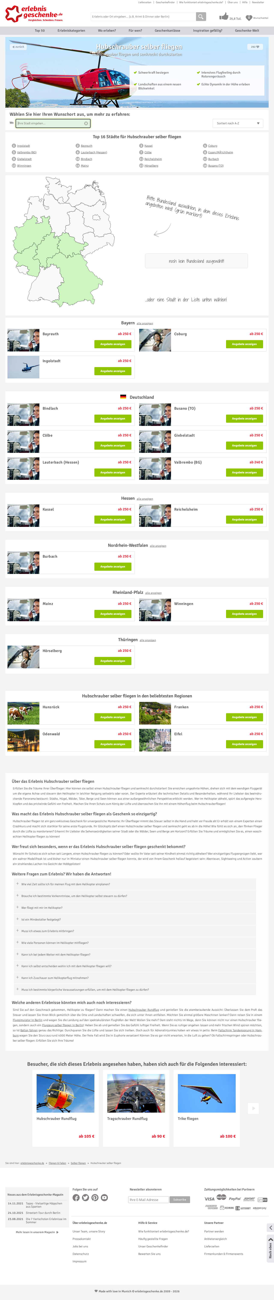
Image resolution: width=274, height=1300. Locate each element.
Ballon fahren (29, 1030)
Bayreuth (86, 146)
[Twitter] (85, 1197)
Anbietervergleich (215, 1239)
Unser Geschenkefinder (153, 1246)
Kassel (148, 146)
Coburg (212, 146)
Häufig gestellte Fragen (153, 1239)
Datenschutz (81, 1254)
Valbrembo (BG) (26, 152)
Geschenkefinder (165, 2)
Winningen (24, 166)
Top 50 (40, 30)
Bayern (137, 323)
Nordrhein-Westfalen (137, 545)
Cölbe (148, 152)
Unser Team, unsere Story (89, 1231)
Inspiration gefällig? (207, 30)
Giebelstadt (24, 159)
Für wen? (135, 30)
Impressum (79, 1261)
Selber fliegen (78, 1163)
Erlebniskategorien (71, 30)
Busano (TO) (215, 166)
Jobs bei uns (80, 1246)
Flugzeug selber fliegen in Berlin (62, 1025)
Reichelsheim (153, 159)
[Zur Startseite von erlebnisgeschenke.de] (34, 13)
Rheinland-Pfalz (137, 592)
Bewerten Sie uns (149, 1254)
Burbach (213, 159)
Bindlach (86, 159)
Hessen (137, 498)
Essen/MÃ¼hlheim (220, 152)
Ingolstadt (23, 146)
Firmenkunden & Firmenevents (223, 1254)
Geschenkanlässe (167, 30)
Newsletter (258, 2)
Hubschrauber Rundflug (143, 1010)
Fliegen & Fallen (57, 1163)
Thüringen (137, 639)
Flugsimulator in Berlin (27, 1020)
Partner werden (214, 1231)
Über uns (233, 2)
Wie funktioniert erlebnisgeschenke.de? (201, 2)
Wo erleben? (107, 30)
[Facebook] (76, 1197)
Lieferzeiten (144, 2)
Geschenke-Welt (247, 30)
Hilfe (244, 2)
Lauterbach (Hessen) (94, 152)
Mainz (85, 166)
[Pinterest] (95, 1197)
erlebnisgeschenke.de (32, 1163)
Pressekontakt (82, 1239)
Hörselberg (151, 166)
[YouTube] (104, 1197)
